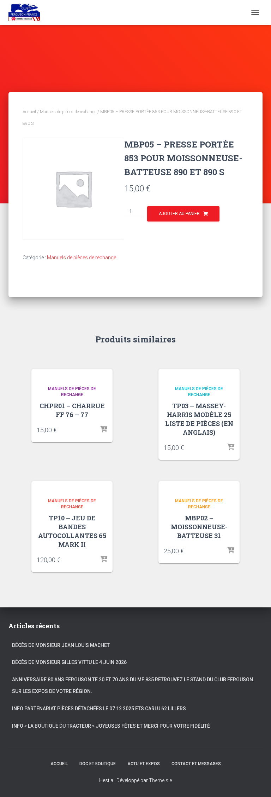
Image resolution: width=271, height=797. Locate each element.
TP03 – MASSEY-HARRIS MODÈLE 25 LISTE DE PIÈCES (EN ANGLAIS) (199, 419)
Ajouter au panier (179, 213)
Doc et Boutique (97, 763)
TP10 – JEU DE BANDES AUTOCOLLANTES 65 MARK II (72, 531)
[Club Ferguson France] (26, 12)
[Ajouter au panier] (103, 429)
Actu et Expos (143, 763)
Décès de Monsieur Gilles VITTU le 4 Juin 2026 (69, 662)
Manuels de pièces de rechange (68, 111)
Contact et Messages (196, 763)
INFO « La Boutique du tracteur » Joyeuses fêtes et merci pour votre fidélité (111, 726)
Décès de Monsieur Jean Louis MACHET (61, 645)
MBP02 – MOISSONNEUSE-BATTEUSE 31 (199, 527)
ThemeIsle (160, 780)
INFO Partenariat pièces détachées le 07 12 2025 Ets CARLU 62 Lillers (99, 708)
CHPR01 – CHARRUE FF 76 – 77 (72, 410)
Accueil (29, 111)
